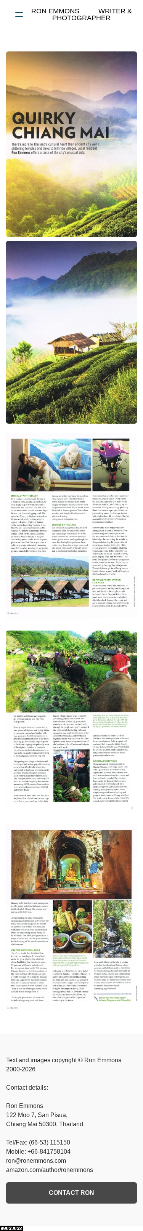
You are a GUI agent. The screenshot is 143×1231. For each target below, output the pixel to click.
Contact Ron (71, 1192)
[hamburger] (19, 14)
